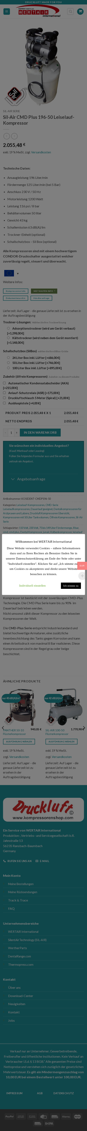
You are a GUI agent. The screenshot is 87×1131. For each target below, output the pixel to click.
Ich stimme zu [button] (71, 585)
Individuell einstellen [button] (32, 585)
